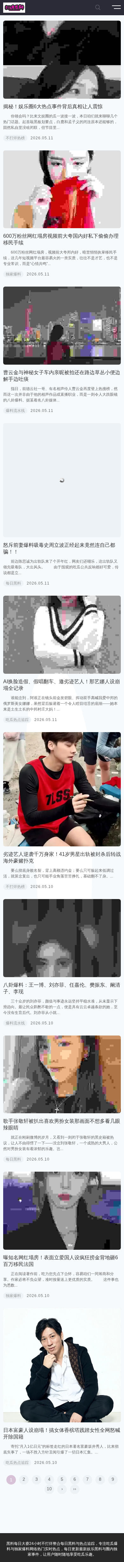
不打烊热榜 (15, 138)
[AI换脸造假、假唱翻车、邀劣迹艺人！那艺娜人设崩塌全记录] (62, 635)
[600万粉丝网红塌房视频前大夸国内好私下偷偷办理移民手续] (62, 189)
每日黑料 (13, 583)
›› (74, 1488)
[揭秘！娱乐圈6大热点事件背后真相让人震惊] (62, 60)
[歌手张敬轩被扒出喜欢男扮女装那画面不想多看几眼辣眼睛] (62, 1075)
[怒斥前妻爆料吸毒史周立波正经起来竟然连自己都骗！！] (62, 480)
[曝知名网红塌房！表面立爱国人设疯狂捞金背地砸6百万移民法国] (62, 1211)
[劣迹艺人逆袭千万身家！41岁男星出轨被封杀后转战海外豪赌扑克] (62, 789)
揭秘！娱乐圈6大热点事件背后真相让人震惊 (53, 106)
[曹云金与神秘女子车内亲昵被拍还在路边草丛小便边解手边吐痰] (62, 326)
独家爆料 (13, 274)
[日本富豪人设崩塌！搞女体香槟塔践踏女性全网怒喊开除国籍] (62, 1365)
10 (49, 1488)
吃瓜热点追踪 (17, 720)
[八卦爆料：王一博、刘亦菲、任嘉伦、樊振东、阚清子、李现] (62, 938)
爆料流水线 (15, 410)
